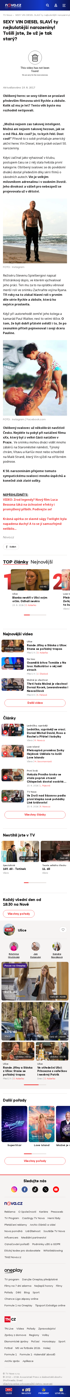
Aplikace (28, 1361)
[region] (35, 16)
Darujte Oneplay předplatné (40, 1279)
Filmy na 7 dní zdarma (17, 1285)
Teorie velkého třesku (54, 865)
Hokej (46, 1348)
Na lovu (31, 659)
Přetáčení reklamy (15, 1224)
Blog (27, 1292)
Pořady (8, 1292)
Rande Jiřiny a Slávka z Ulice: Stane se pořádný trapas (47, 647)
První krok (32, 771)
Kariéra (43, 1211)
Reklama (9, 1211)
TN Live (8, 1328)
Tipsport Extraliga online (50, 1305)
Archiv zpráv (12, 1361)
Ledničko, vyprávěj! (37, 726)
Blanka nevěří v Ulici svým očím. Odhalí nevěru (29, 599)
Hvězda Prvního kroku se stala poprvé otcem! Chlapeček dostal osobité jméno (45, 778)
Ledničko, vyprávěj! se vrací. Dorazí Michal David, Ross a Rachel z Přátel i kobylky (46, 733)
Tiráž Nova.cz (12, 1257)
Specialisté (9, 865)
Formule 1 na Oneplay (18, 1305)
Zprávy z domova (15, 1335)
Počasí (35, 1341)
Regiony (34, 1335)
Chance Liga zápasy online (21, 1298)
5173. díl (10, 992)
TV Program (11, 1218)
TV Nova (7, 15)
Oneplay (20, 996)
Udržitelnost (33, 1231)
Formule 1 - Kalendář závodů (37, 1354)
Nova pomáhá (13, 1231)
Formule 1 (10, 1354)
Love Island (33, 747)
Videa (20, 1328)
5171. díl (10, 1032)
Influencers (11, 1237)
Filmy (59, 1285)
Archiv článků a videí (42, 1224)
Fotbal (8, 1348)
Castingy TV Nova (33, 1218)
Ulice (15, 594)
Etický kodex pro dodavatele (22, 1250)
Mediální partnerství (33, 1237)
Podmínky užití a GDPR (46, 1244)
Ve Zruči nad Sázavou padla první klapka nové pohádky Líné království (46, 799)
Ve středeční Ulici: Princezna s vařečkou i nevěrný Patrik (52, 1071)
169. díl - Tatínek (14, 869)
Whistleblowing (53, 1250)
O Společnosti (27, 1211)
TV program (11, 1279)
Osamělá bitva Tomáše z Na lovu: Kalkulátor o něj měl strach (46, 666)
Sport (36, 1292)
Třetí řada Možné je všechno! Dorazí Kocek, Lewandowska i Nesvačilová (47, 687)
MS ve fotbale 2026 (27, 1348)
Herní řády (54, 1218)
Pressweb (57, 1211)
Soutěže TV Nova (54, 1231)
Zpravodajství (46, 1328)
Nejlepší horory (43, 1285)
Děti (18, 1292)
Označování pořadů (16, 1244)
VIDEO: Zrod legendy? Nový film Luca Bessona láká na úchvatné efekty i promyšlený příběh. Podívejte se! (30, 504)
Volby (45, 1335)
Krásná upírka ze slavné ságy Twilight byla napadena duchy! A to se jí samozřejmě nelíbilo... (35, 524)
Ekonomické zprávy (16, 1341)
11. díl (46, 869)
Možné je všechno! (37, 680)
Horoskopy (48, 1341)
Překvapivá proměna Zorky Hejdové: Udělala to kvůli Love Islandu (45, 754)
